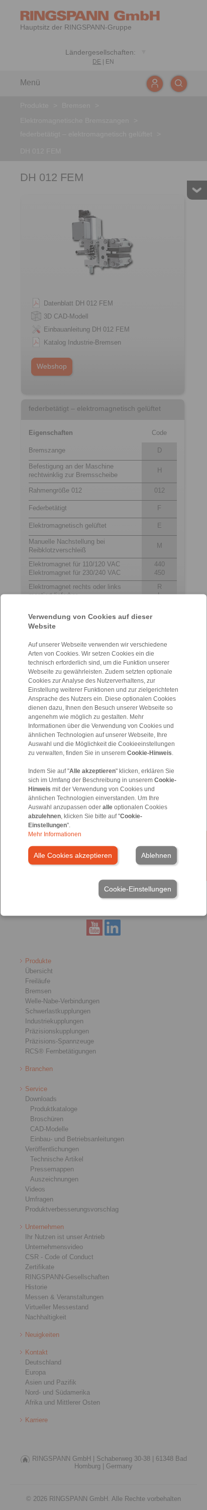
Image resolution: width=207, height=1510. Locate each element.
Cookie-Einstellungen (137, 889)
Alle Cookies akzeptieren (73, 855)
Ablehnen (156, 855)
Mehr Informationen (54, 834)
